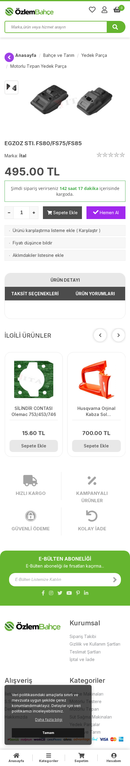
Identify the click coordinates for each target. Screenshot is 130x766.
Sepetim (81, 761)
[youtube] (69, 593)
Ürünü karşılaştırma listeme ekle (44, 230)
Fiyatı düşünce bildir (32, 242)
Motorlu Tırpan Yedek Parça (38, 66)
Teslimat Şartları (85, 651)
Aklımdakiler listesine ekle (38, 255)
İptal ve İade (82, 659)
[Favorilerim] (92, 9)
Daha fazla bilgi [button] (48, 719)
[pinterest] (78, 593)
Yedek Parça (94, 55)
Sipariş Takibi (83, 636)
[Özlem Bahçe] (48, 10)
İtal (22, 155)
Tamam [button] (48, 733)
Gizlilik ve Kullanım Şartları (95, 644)
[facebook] (43, 593)
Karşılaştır (88, 230)
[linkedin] (86, 593)
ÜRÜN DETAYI (65, 280)
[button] (118, 335)
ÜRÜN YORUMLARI (95, 293)
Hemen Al (109, 212)
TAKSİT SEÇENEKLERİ (35, 293)
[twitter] (60, 593)
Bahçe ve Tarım (58, 55)
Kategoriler (48, 761)
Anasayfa (25, 55)
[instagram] (51, 593)
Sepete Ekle (65, 212)
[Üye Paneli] (104, 9)
